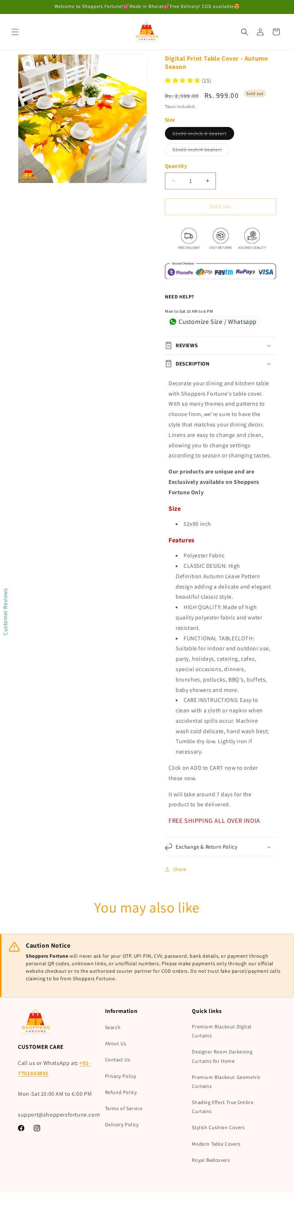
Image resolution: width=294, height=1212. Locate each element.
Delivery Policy (122, 1124)
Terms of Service (124, 1108)
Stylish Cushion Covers (218, 1127)
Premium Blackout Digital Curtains (221, 1031)
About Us (116, 1043)
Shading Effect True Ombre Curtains (222, 1106)
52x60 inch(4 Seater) (200, 151)
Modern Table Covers (216, 1144)
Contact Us (118, 1059)
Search (113, 1027)
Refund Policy (121, 1092)
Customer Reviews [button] (5, 611)
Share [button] (179, 869)
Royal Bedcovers (211, 1160)
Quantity (176, 165)
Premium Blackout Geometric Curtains (226, 1081)
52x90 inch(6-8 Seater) (203, 135)
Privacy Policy (120, 1076)
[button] (15, 32)
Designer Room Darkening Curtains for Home (222, 1056)
